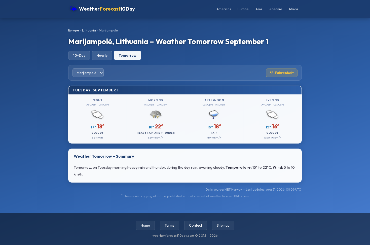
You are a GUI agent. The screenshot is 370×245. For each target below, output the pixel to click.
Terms (169, 225)
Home (145, 225)
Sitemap (223, 225)
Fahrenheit (282, 73)
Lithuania (89, 30)
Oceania (275, 9)
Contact (195, 225)
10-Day (79, 55)
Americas (223, 9)
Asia (258, 9)
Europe (243, 9)
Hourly (101, 55)
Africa (293, 9)
